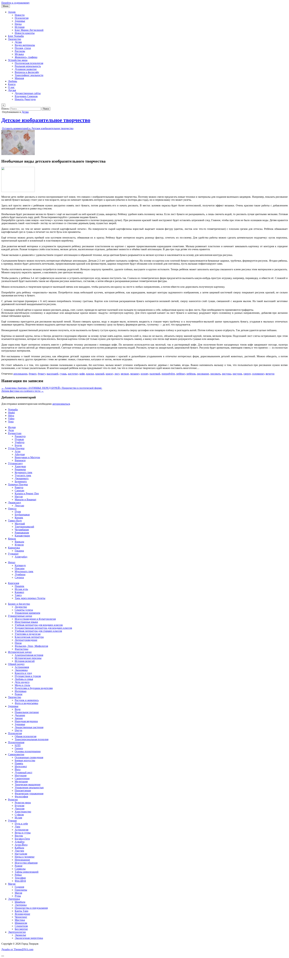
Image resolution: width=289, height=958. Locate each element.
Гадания (19, 886)
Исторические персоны (28, 658)
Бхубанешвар (22, 514)
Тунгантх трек (23, 475)
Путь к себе (21, 823)
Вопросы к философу (27, 72)
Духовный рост (23, 772)
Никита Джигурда (25, 99)
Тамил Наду (15, 520)
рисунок (237, 373)
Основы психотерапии (28, 751)
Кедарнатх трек (23, 472)
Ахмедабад (21, 556)
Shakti (11, 412)
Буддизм (19, 805)
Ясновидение (22, 914)
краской (99, 373)
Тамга (18, 595)
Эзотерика (14, 898)
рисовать (215, 373)
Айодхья (20, 454)
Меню (6, 6)
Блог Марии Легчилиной (29, 30)
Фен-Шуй (20, 880)
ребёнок (191, 373)
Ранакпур (20, 436)
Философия (21, 796)
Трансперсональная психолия (31, 739)
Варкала (19, 541)
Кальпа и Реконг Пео (27, 493)
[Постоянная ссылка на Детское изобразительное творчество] (18, 154)
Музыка (19, 54)
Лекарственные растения (29, 727)
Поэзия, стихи (23, 48)
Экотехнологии (17, 932)
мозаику (134, 373)
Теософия (20, 877)
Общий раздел (16, 664)
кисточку (73, 373)
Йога (17, 769)
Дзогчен (19, 850)
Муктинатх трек (24, 571)
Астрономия (22, 667)
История (19, 27)
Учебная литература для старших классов (38, 631)
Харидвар (20, 466)
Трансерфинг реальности (29, 75)
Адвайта (19, 841)
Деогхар (19, 505)
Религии (13, 799)
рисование (203, 373)
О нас (11, 87)
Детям (18, 42)
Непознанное (22, 859)
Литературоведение (26, 640)
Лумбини (20, 574)
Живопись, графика (26, 57)
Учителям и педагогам (27, 634)
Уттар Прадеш (16, 448)
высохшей (52, 373)
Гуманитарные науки (20, 615)
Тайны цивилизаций (26, 871)
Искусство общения (26, 862)
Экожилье (20, 935)
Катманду (20, 565)
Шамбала (20, 901)
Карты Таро (21, 910)
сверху (247, 373)
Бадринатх (21, 481)
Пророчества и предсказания (31, 907)
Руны (18, 895)
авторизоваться (61, 403)
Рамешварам (22, 532)
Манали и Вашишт (25, 499)
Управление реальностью (29, 787)
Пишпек (19, 586)
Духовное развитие (26, 69)
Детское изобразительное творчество (45, 120)
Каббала (19, 847)
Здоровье (20, 21)
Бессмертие (21, 929)
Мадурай (20, 523)
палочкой (155, 373)
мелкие (125, 373)
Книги (12, 84)
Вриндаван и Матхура (27, 457)
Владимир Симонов (26, 96)
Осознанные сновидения (29, 757)
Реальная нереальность (28, 66)
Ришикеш (20, 469)
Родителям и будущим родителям (34, 688)
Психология (21, 18)
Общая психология (25, 736)
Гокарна (19, 550)
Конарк (19, 517)
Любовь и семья (24, 679)
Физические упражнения (29, 793)
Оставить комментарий (37, 128)
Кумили (19, 544)
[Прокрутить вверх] (2, 955)
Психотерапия (16, 742)
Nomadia (13, 409)
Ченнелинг (21, 917)
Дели (11, 430)
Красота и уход (23, 673)
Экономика (21, 670)
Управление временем (27, 612)
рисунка (226, 373)
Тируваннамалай (24, 526)
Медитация (21, 781)
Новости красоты (25, 33)
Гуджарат (13, 553)
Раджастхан (14, 433)
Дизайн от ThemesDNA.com (17, 949)
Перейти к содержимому (15, 2)
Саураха (19, 577)
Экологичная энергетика (29, 938)
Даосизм (19, 808)
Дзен (17, 826)
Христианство (23, 811)
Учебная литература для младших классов (39, 625)
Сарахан (19, 490)
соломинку (258, 373)
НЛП (18, 745)
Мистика (20, 920)
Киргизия (13, 583)
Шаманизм (21, 923)
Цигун (18, 730)
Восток (19, 835)
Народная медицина (26, 721)
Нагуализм (21, 853)
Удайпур (19, 442)
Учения (12, 820)
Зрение (19, 718)
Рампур (19, 487)
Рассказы (20, 51)
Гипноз (19, 748)
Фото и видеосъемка (26, 703)
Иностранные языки (26, 621)
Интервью (20, 691)
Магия (11, 883)
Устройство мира (17, 60)
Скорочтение (22, 778)
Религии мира (23, 802)
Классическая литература (29, 637)
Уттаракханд (15, 463)
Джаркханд (14, 502)
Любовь (12, 81)
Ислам (18, 817)
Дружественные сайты (28, 93)
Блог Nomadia (16, 36)
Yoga (11, 421)
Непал (11, 562)
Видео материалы (25, 45)
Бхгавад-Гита (22, 838)
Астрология (21, 829)
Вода (17, 709)
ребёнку (180, 373)
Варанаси (20, 460)
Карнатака (14, 547)
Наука (18, 24)
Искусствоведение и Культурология (35, 618)
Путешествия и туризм (28, 676)
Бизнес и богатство (19, 603)
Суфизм (19, 814)
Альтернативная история (29, 655)
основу (144, 373)
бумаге (32, 373)
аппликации (20, 373)
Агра (17, 451)
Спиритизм (21, 926)
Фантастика (21, 649)
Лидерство (21, 606)
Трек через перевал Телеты (30, 598)
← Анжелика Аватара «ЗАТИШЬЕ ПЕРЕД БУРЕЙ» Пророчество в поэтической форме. (51, 388)
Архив (12, 12)
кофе (82, 373)
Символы (20, 868)
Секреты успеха (24, 609)
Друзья (12, 90)
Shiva (11, 415)
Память (19, 763)
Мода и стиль (22, 685)
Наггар (19, 496)
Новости (20, 15)
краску (109, 373)
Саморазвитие (16, 754)
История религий (25, 661)
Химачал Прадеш (18, 484)
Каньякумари (22, 535)
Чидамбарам (22, 529)
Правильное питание (27, 712)
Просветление (23, 790)
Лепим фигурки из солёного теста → (22, 391)
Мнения (19, 78)
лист (116, 373)
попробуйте (168, 373)
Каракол (19, 592)
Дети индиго (22, 682)
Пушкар (19, 439)
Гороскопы (21, 889)
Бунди (18, 445)
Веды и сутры (23, 832)
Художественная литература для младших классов (43, 628)
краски (90, 373)
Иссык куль (21, 589)
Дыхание (20, 715)
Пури (18, 511)
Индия (12, 427)
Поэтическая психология (29, 63)
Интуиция (20, 775)
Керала (12, 538)
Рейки (18, 874)
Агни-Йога (21, 844)
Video (11, 418)
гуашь (63, 373)
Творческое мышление (27, 784)
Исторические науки (20, 652)
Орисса (12, 508)
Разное (18, 694)
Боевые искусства (25, 760)
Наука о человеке (24, 856)
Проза (18, 643)
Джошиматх (22, 478)
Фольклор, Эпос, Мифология (31, 646)
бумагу (41, 373)
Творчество (14, 39)
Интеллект (21, 766)
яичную (270, 373)
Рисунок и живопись (27, 700)
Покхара (19, 568)
